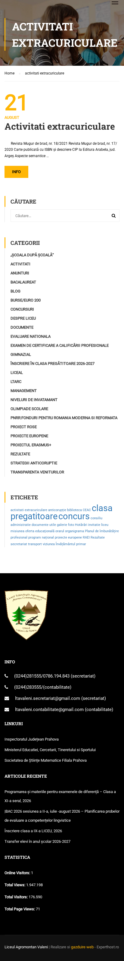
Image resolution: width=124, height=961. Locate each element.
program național (41, 537)
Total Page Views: (20, 909)
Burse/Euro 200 (26, 300)
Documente (22, 327)
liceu (104, 525)
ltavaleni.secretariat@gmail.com (47, 698)
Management (24, 390)
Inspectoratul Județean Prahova (32, 739)
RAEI (86, 537)
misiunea (17, 531)
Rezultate (20, 454)
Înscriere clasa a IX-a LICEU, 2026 (33, 831)
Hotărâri (81, 525)
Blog (15, 291)
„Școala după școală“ (32, 255)
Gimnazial (21, 354)
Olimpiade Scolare (29, 408)
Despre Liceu (23, 318)
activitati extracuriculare (29, 510)
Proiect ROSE (24, 427)
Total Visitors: (17, 897)
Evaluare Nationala (31, 336)
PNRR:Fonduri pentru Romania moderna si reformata (64, 418)
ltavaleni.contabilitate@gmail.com (49, 709)
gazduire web (82, 947)
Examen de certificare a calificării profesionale (60, 345)
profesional (19, 537)
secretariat (19, 544)
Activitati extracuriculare (60, 126)
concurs (74, 516)
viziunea (49, 544)
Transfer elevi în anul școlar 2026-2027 (37, 841)
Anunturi (20, 273)
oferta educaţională (39, 531)
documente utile (44, 525)
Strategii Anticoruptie (34, 463)
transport (35, 544)
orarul (59, 531)
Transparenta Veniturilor (37, 472)
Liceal (17, 372)
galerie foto (65, 525)
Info (16, 171)
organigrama (74, 531)
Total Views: (15, 885)
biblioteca (74, 510)
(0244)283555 (27, 687)
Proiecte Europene (29, 436)
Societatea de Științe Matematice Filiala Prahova (46, 760)
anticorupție (57, 510)
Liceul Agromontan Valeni (26, 947)
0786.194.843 (57, 676)
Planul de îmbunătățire (102, 531)
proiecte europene (68, 537)
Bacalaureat (23, 282)
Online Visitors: (18, 873)
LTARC (16, 381)
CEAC (87, 510)
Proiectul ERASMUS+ (31, 445)
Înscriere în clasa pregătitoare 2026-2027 (53, 363)
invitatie (94, 525)
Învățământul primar (71, 544)
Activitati (20, 264)
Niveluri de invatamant (34, 399)
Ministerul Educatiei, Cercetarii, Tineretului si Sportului (50, 750)
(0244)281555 (27, 676)
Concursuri (22, 309)
